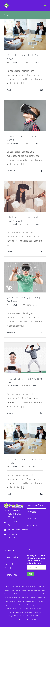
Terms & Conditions (10, 566)
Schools (32, 512)
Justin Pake (13, 63)
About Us (32, 525)
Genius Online (11, 557)
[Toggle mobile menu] (45, 5)
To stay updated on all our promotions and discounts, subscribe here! (36, 559)
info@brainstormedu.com (15, 530)
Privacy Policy (11, 575)
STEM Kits (10, 550)
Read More (11, 90)
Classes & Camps (36, 505)
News (37, 63)
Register (32, 518)
